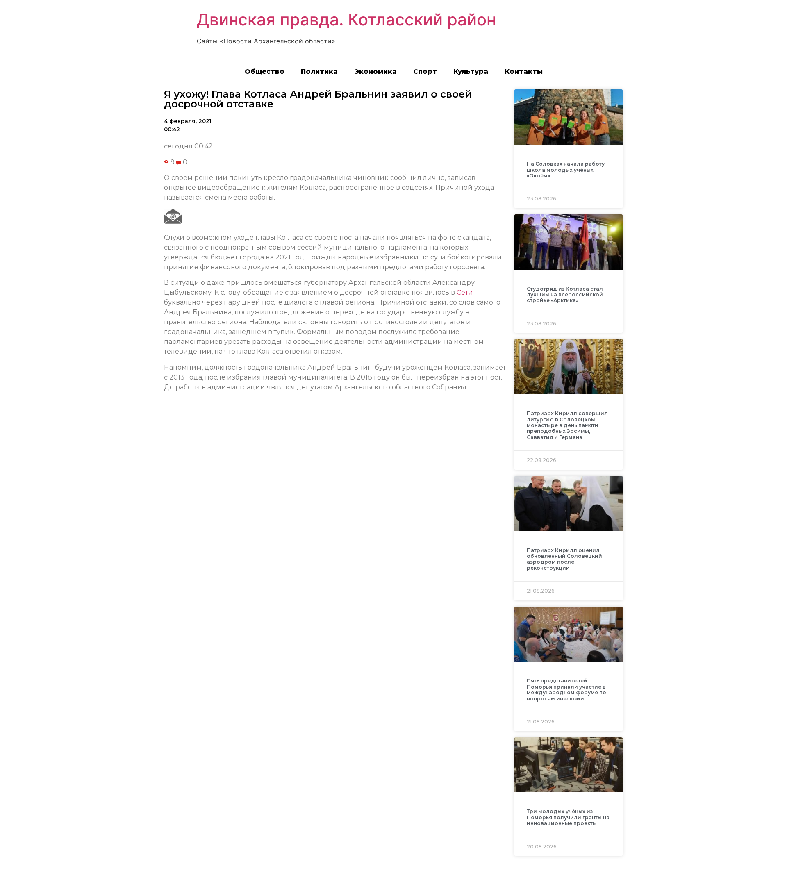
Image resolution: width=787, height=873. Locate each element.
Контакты (524, 71)
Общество (264, 71)
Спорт (425, 71)
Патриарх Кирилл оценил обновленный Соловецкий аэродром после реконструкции (564, 559)
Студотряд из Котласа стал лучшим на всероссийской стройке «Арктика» (565, 295)
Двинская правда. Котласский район (346, 19)
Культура (470, 71)
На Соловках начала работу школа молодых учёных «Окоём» (566, 170)
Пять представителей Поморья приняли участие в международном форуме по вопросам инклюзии (566, 689)
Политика (319, 71)
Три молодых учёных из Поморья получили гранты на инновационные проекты (568, 817)
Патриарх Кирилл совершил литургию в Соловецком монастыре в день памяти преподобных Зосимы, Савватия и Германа (567, 425)
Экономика (375, 71)
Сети (465, 292)
